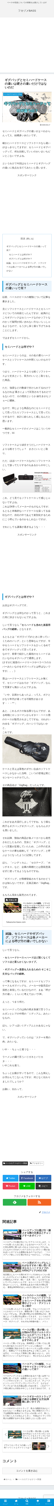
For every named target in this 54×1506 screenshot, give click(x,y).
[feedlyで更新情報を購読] (14, 1202)
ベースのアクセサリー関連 (16, 1163)
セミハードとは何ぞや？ (20, 254)
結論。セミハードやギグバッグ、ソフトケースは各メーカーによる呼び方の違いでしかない (26, 267)
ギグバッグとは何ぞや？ (20, 258)
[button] (48, 741)
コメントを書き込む (27, 1470)
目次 (23, 238)
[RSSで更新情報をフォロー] (39, 1202)
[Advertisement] (27, 45)
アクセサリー (37, 1163)
